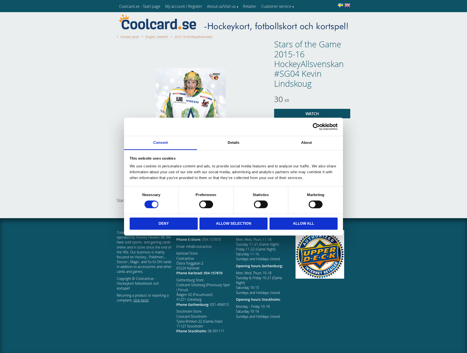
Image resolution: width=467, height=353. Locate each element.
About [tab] (306, 142)
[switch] (206, 204)
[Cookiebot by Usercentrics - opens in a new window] (316, 126)
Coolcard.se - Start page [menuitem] (139, 6)
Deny (164, 224)
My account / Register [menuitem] (183, 6)
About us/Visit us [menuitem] (221, 6)
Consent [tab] (160, 142)
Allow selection (233, 224)
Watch (312, 113)
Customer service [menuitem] (276, 6)
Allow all (303, 224)
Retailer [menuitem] (249, 6)
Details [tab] (234, 142)
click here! (141, 300)
